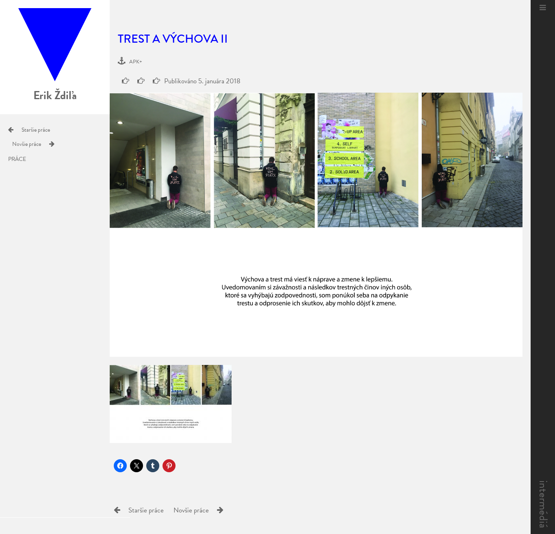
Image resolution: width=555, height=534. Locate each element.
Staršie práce (36, 130)
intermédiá (543, 504)
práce (17, 159)
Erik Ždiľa (55, 95)
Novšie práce (26, 144)
